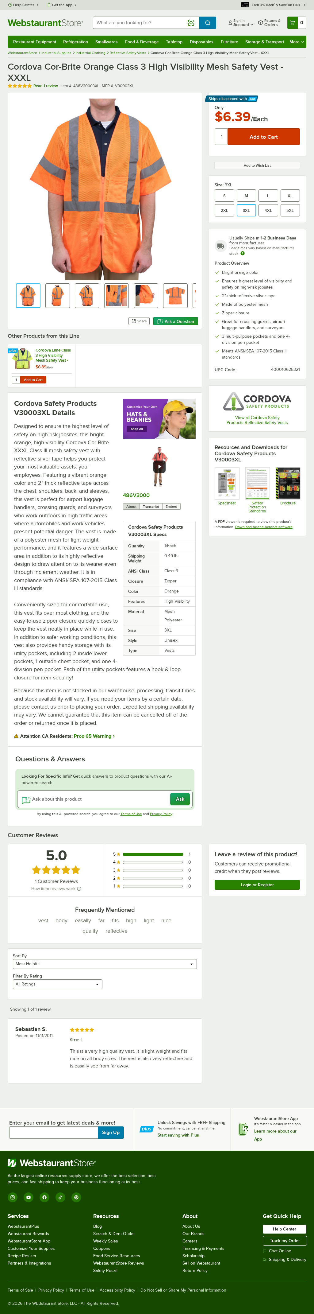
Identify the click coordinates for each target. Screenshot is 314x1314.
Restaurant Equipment (34, 41)
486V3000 (136, 495)
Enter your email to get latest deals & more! (62, 1123)
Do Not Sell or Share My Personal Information (183, 1290)
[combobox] (146, 23)
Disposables (201, 41)
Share (142, 321)
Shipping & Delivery (287, 1259)
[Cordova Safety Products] (257, 401)
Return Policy (195, 1270)
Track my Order (285, 1240)
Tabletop (174, 41)
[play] (159, 467)
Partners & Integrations (29, 1263)
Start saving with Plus (178, 1135)
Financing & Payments (203, 1248)
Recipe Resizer (22, 1256)
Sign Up (111, 1132)
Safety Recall (105, 1270)
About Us (191, 1226)
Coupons (101, 1248)
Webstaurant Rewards (28, 1233)
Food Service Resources (116, 1256)
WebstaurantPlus (23, 1226)
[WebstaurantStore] (84, 1163)
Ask (180, 799)
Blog (97, 1226)
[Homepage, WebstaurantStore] (45, 22)
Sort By (20, 956)
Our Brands (193, 1233)
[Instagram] (12, 1197)
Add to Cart (33, 380)
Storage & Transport (264, 41)
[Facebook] (44, 1197)
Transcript (151, 506)
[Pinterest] (76, 1197)
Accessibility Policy (117, 1290)
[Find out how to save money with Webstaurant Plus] (13, 351)
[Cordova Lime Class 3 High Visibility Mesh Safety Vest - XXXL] (41, 365)
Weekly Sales (105, 1241)
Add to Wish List (257, 165)
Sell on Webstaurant (201, 1263)
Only (219, 107)
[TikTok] (60, 1197)
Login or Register (257, 884)
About (131, 506)
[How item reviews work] (79, 888)
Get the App (62, 5)
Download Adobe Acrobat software (264, 527)
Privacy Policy (161, 814)
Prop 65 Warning (92, 736)
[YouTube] (28, 1197)
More (294, 41)
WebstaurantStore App (29, 1241)
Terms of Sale (20, 1290)
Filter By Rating (27, 976)
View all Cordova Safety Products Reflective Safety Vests (257, 420)
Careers (189, 1241)
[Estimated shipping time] (242, 253)
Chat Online (280, 1251)
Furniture (229, 41)
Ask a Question (179, 321)
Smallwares (106, 41)
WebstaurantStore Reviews (118, 1263)
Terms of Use (131, 814)
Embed (171, 506)
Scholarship (193, 1256)
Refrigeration (75, 41)
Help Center (23, 5)
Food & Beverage (142, 41)
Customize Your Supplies (31, 1248)
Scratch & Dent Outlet (114, 1233)
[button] (28, 295)
